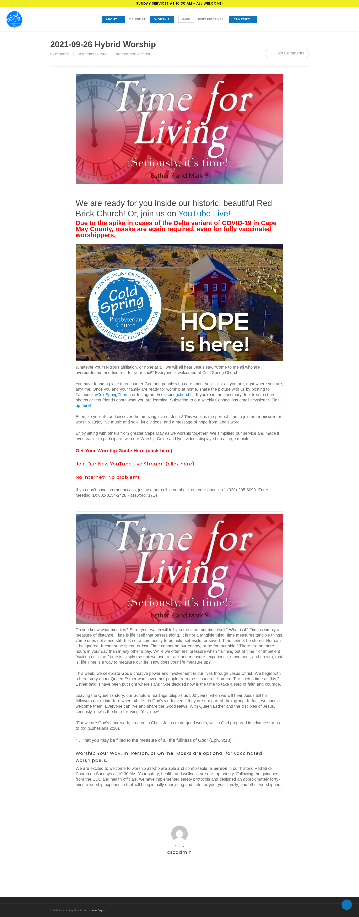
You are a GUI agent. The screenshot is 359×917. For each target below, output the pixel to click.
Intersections (125, 54)
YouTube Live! (204, 213)
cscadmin (62, 54)
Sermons (143, 54)
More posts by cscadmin (179, 867)
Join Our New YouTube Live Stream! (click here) (135, 464)
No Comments (290, 53)
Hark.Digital (98, 910)
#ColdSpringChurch (113, 394)
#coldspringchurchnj (175, 394)
